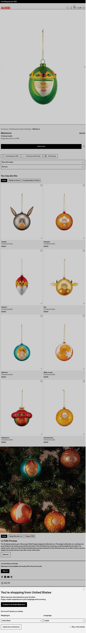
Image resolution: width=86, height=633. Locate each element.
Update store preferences (11, 627)
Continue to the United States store (14, 604)
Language (47, 615)
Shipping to (5, 615)
